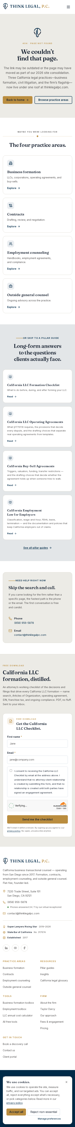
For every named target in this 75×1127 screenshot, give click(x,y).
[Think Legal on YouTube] (15, 947)
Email (11, 752)
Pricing (44, 1028)
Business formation (13, 967)
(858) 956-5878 (24, 622)
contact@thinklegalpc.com (30, 634)
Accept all (16, 1112)
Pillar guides (47, 967)
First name (14, 736)
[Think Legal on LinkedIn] (6, 947)
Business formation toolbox (18, 1002)
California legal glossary (54, 980)
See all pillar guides (35, 547)
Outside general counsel (17, 986)
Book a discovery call (15, 1044)
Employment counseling (16, 980)
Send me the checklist (37, 819)
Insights (44, 974)
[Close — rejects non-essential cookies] (66, 1082)
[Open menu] (68, 7)
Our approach (48, 1015)
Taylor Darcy (47, 1009)
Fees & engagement (51, 1021)
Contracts (8, 974)
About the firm (48, 1002)
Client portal (10, 1056)
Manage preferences (49, 1118)
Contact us (9, 1050)
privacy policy (13, 831)
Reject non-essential (43, 1112)
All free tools (10, 1021)
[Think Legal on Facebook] (24, 947)
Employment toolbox (14, 1009)
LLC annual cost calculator (18, 1015)
